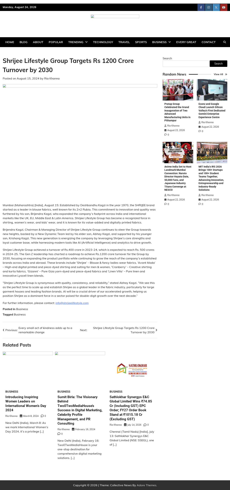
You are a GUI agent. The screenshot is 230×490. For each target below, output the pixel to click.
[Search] (224, 42)
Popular (56, 42)
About (38, 42)
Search (167, 58)
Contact (209, 42)
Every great (186, 42)
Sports (141, 42)
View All (218, 74)
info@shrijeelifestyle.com (72, 303)
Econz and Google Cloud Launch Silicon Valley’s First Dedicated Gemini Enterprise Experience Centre (212, 110)
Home (9, 42)
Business (159, 42)
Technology (103, 42)
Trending (75, 42)
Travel (124, 42)
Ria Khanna (52, 78)
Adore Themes (146, 485)
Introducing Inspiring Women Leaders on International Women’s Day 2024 (25, 403)
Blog (23, 42)
